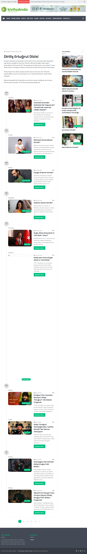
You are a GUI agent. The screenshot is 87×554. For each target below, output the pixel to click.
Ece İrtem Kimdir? (69, 130)
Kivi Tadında (21, 551)
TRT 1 (22, 65)
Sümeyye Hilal (38, 100)
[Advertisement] (43, 34)
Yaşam (36, 18)
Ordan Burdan (57, 18)
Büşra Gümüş (38, 392)
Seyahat (48, 18)
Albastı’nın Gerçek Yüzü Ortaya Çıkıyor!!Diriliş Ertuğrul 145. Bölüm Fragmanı (44, 496)
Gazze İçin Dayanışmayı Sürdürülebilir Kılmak (71, 70)
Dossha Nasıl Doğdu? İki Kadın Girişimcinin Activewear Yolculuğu (71, 110)
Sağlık (23, 18)
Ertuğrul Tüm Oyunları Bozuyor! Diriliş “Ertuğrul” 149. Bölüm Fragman (43, 398)
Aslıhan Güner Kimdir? (43, 203)
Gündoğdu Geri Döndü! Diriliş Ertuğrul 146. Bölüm (44, 464)
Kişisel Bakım (15, 18)
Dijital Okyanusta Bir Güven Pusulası (70, 90)
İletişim (32, 539)
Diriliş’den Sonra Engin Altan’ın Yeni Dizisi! (43, 258)
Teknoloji (66, 18)
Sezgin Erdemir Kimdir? (44, 172)
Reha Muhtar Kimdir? (70, 147)
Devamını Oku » (39, 124)
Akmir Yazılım (28, 551)
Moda (8, 18)
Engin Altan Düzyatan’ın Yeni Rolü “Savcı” (44, 234)
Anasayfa (7, 51)
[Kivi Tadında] (14, 10)
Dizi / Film (30, 18)
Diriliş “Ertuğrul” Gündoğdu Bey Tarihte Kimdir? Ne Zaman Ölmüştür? (43, 428)
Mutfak (42, 18)
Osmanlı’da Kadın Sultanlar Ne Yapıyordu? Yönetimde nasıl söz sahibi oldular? (44, 106)
